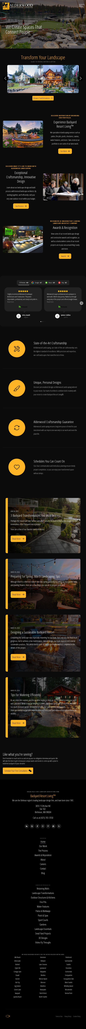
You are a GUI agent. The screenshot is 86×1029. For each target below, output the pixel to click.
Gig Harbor (17, 986)
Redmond (69, 957)
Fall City (17, 982)
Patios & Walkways (43, 911)
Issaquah (17, 993)
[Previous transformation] (5, 78)
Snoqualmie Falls (68, 979)
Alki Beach (17, 957)
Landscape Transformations (43, 893)
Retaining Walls (43, 888)
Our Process (19, 206)
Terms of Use (59, 1016)
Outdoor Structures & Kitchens (43, 897)
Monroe (43, 982)
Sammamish (68, 961)
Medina (43, 975)
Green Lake (17, 989)
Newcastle (43, 989)
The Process (43, 850)
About (43, 859)
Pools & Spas (43, 915)
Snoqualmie (68, 975)
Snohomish (68, 971)
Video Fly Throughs (43, 942)
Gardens (43, 924)
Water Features (43, 906)
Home (43, 841)
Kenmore (43, 957)
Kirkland (43, 961)
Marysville (43, 971)
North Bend (43, 993)
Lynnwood (43, 968)
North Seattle (43, 997)
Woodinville (68, 989)
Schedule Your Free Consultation (16, 770)
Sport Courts (43, 920)
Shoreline (68, 968)
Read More (16, 538)
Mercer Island (43, 979)
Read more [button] (10, 302)
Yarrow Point (68, 993)
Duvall (17, 975)
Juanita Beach (18, 997)
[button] (4, 303)
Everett (17, 979)
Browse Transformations (41, 98)
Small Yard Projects (43, 933)
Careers (43, 864)
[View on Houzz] (23, 307)
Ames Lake (17, 961)
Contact (43, 868)
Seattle (68, 964)
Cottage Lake (17, 971)
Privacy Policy (67, 1016)
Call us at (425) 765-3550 (43, 818)
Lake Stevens (43, 964)
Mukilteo (43, 986)
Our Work (63, 151)
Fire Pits (43, 902)
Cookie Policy (76, 1016)
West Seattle (68, 982)
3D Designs (43, 938)
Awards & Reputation (43, 855)
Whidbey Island (68, 986)
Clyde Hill (17, 968)
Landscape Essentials (43, 929)
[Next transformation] (80, 78)
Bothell (17, 964)
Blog (43, 873)
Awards (63, 256)
